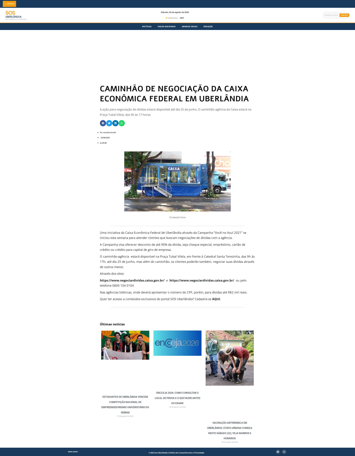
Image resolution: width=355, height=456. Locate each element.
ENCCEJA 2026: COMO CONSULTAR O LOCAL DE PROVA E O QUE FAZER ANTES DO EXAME (177, 398)
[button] (103, 123)
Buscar (344, 15)
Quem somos (73, 452)
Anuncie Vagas (190, 26)
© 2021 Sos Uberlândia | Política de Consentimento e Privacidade (176, 453)
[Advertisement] (177, 50)
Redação (208, 26)
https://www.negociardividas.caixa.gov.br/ (201, 280)
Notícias (147, 26)
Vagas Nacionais (167, 26)
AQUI (215, 299)
